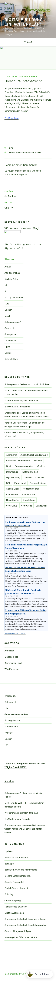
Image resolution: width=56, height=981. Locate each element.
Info (11, 148)
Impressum (10, 695)
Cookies (41, 466)
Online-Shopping (12, 900)
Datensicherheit (30, 471)
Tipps (7, 346)
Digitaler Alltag (11, 278)
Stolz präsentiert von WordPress (19, 973)
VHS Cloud (26, 505)
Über (6, 708)
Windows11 (41, 505)
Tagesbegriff (10, 340)
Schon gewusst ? (12, 321)
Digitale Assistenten (14, 912)
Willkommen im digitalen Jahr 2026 (21, 400)
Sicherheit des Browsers (16, 857)
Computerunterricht (24, 466)
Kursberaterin (11, 726)
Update (7, 352)
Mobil (7, 315)
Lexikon (8, 309)
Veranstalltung (11, 358)
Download (40, 477)
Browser (38, 460)
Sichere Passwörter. (14, 881)
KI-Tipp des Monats (13, 297)
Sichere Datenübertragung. (17, 875)
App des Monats (12, 272)
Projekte (8, 732)
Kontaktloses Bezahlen (15, 906)
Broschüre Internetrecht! (25, 152)
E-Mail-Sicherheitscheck (16, 888)
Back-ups (9, 863)
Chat (8, 466)
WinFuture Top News (17, 517)
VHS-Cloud (11, 505)
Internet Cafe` (29, 494)
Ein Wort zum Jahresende (17, 406)
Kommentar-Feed (13, 662)
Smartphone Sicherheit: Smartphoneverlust (25, 924)
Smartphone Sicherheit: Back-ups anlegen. (25, 918)
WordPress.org (11, 669)
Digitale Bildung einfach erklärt (23, 22)
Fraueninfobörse (38, 483)
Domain (28, 477)
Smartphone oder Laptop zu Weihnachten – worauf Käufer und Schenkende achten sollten (25, 828)
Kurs (6, 303)
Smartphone (10, 334)
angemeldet (20, 170)
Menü (29, 42)
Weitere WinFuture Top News (15, 633)
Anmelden (9, 650)
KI (5, 291)
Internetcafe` (12, 494)
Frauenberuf (20, 483)
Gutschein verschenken (16, 714)
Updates (8, 851)
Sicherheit (9, 328)
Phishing (8, 894)
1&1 (6, 744)
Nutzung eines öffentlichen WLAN (20, 937)
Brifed (33, 76)
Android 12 (11, 454)
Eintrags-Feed (11, 656)
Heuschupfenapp (31, 488)
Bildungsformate (12, 720)
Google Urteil (12, 488)
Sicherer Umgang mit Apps (17, 931)
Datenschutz (12, 471)
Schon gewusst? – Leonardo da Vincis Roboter (27, 384)
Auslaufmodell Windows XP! (34, 454)
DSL (8, 483)
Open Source (12, 499)
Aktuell (7, 266)
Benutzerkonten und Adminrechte (20, 869)
